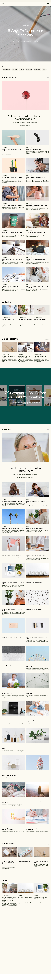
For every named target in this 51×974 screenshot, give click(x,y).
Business (4, 499)
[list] (26, 352)
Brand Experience (6, 317)
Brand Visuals (5, 147)
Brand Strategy (5, 354)
